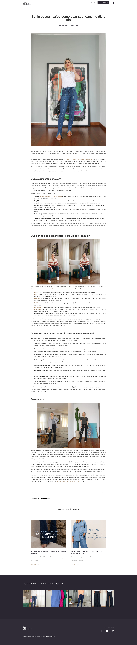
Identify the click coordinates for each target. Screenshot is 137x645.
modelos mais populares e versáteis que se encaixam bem (50, 289)
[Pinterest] (113, 631)
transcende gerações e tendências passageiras (78, 159)
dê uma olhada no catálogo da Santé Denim (70, 481)
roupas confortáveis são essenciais (51, 196)
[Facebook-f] (101, 631)
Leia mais (33, 564)
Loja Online (103, 2)
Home (93, 2)
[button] (113, 3)
